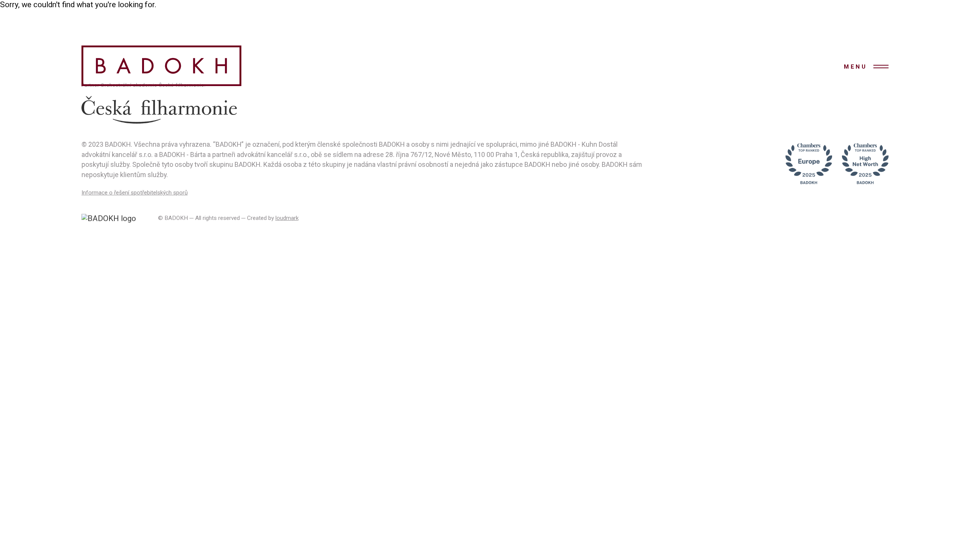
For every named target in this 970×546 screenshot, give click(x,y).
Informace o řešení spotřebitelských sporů (134, 192)
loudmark (287, 218)
